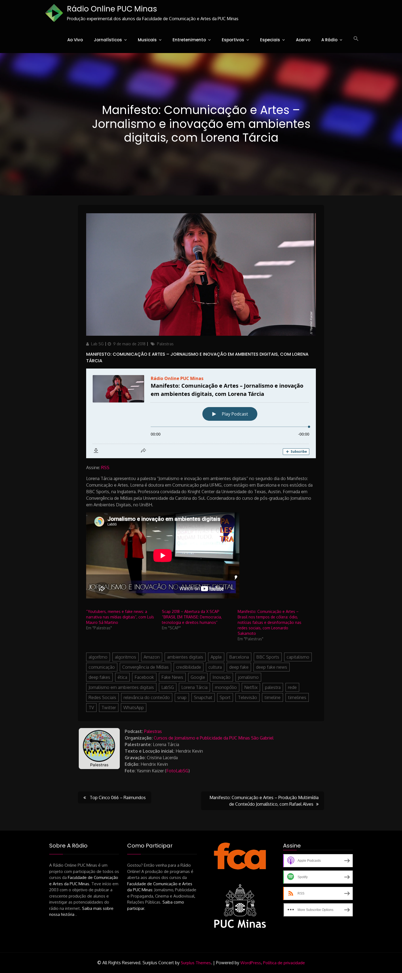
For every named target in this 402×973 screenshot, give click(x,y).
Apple (216, 657)
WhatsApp (133, 707)
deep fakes (99, 677)
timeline (272, 697)
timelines (297, 697)
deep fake (239, 667)
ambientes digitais (185, 657)
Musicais (147, 40)
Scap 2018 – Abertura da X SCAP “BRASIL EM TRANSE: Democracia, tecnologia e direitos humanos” (192, 617)
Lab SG (97, 343)
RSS (105, 467)
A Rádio (329, 40)
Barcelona (239, 657)
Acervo (303, 40)
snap (182, 697)
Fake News (172, 677)
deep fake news (271, 667)
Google (198, 677)
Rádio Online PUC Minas (112, 9)
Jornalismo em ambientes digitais (121, 687)
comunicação (102, 667)
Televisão (247, 697)
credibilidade (188, 667)
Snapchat (203, 697)
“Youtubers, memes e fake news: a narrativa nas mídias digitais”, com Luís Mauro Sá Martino (120, 617)
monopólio (226, 687)
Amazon (152, 657)
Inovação (221, 677)
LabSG (167, 687)
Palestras (165, 343)
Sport (225, 697)
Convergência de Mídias (145, 667)
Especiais (270, 40)
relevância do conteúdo (147, 697)
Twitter (108, 707)
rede (292, 687)
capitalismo (298, 657)
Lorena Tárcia (194, 687)
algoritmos (125, 657)
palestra (273, 687)
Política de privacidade (284, 962)
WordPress (250, 962)
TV (91, 707)
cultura (215, 667)
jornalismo (248, 677)
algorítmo (98, 657)
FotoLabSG (177, 770)
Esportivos (233, 40)
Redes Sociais (102, 697)
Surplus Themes (196, 962)
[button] (356, 39)
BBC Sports (267, 657)
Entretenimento (189, 40)
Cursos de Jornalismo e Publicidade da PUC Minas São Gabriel (213, 738)
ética (122, 677)
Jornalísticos (108, 40)
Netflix (251, 687)
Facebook (144, 677)
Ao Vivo (75, 40)
